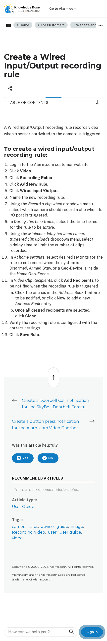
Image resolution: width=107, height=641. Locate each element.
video (17, 538)
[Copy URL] (10, 88)
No (50, 458)
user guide (70, 532)
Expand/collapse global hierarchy (6, 26)
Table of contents (28, 102)
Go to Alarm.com (62, 8)
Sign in (92, 632)
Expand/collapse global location (100, 25)
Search (71, 632)
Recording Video (28, 532)
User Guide (23, 506)
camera (19, 526)
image (77, 526)
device (47, 526)
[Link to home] (22, 8)
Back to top (53, 375)
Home (24, 25)
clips (33, 526)
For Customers (52, 25)
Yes (25, 458)
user (52, 532)
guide (62, 526)
